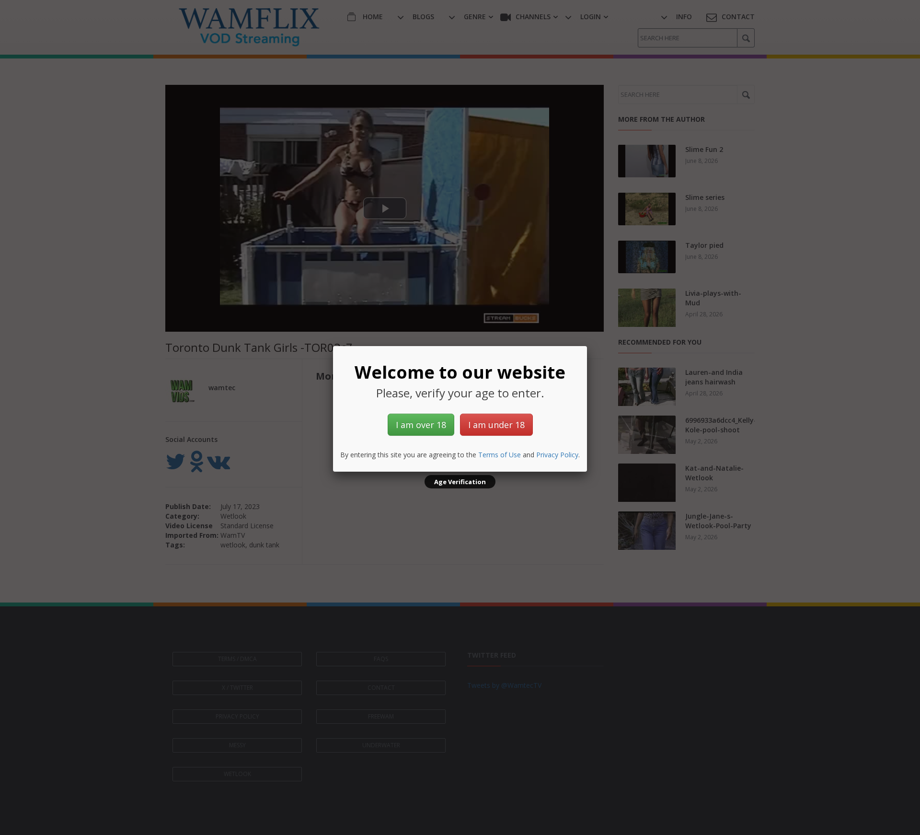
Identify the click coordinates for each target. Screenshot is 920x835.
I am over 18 (421, 424)
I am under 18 (496, 424)
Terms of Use (499, 454)
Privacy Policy (557, 454)
